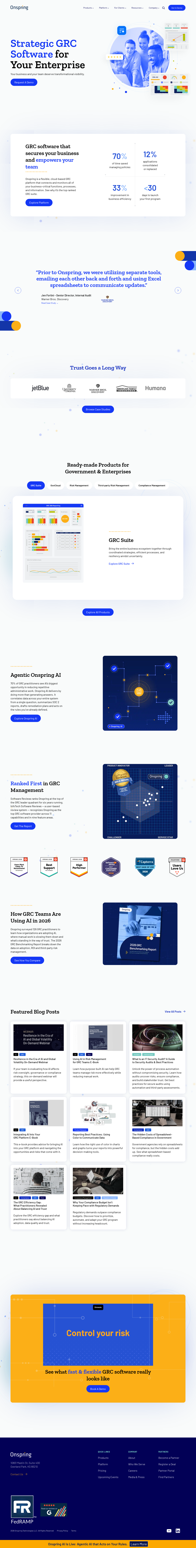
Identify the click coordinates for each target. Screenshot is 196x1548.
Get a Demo (176, 8)
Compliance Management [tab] (152, 485)
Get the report (23, 826)
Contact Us (17, 1474)
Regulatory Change (109, 1198)
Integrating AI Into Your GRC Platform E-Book (26, 1136)
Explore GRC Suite (119, 563)
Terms (73, 1531)
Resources (136, 7)
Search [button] (163, 8)
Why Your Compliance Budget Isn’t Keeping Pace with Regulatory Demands (96, 1204)
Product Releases (80, 1130)
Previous (18, 290)
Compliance (138, 1130)
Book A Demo (98, 1388)
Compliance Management (83, 1198)
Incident (136, 1054)
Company (153, 7)
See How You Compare (27, 960)
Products (87, 7)
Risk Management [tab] (79, 485)
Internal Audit (148, 1054)
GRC (22, 1054)
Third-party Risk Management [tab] (113, 485)
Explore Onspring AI (25, 718)
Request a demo (24, 82)
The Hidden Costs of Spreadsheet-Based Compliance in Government (152, 1136)
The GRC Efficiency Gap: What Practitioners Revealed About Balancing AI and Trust (30, 1205)
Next (178, 290)
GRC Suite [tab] (36, 485)
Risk (89, 1054)
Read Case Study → (49, 303)
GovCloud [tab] (56, 485)
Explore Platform (39, 202)
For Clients (119, 7)
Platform (103, 7)
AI (16, 1054)
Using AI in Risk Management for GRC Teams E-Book (89, 1060)
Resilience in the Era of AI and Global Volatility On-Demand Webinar (34, 1060)
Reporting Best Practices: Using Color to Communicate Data (91, 1136)
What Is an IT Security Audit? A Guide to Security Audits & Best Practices (153, 1060)
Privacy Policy (62, 1531)
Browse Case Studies (98, 409)
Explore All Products (98, 612)
